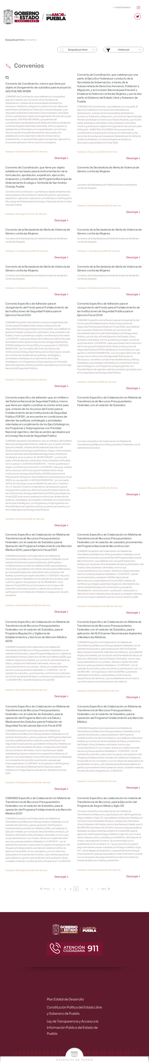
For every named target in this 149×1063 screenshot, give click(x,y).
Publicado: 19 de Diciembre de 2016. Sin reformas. (99, 870)
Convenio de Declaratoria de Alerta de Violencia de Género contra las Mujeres (108, 169)
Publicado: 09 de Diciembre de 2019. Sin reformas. (99, 205)
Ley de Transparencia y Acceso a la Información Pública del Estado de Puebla (72, 1027)
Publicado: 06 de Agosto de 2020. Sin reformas (26, 870)
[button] (138, 7)
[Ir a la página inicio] (44, 889)
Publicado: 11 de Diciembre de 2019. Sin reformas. (27, 251)
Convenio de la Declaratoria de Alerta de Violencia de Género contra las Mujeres (37, 231)
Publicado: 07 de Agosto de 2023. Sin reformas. (26, 379)
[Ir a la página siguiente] (98, 888)
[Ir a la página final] (106, 889)
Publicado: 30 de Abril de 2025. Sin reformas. (25, 518)
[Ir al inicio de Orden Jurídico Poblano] (37, 15)
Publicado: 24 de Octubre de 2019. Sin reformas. (98, 690)
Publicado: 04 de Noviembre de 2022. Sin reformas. (28, 605)
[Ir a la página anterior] (54, 888)
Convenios (31, 39)
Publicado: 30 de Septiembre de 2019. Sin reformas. (28, 782)
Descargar (61, 157)
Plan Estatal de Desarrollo (65, 999)
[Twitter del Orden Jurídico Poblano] (138, 18)
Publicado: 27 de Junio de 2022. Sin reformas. (97, 151)
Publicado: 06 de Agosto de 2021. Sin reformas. (26, 214)
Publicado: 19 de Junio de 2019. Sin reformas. (97, 781)
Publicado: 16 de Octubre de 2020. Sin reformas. (26, 151)
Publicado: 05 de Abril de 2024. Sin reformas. (97, 381)
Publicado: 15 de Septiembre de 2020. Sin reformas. (100, 606)
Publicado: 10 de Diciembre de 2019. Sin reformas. (99, 288)
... (81, 889)
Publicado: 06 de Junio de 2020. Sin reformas (97, 487)
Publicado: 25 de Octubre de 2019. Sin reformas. (26, 689)
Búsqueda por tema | (15, 39)
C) (7, 77)
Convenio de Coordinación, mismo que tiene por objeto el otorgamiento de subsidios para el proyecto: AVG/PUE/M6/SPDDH (38, 87)
